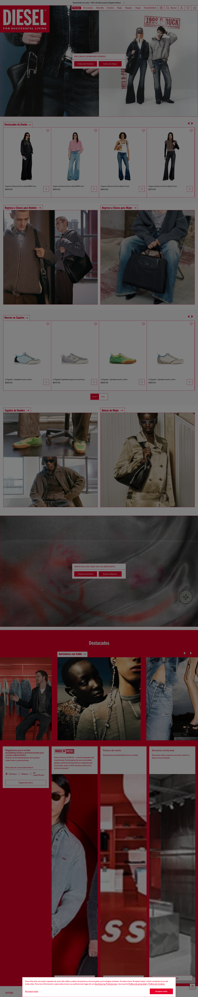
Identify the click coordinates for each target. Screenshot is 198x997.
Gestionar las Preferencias (106, 984)
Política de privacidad (137, 984)
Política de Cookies (156, 984)
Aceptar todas (161, 991)
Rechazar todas (31, 991)
